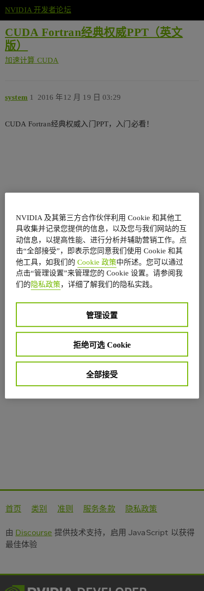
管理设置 (102, 315)
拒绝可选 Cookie (102, 345)
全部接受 (102, 374)
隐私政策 (45, 284)
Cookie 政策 (96, 262)
